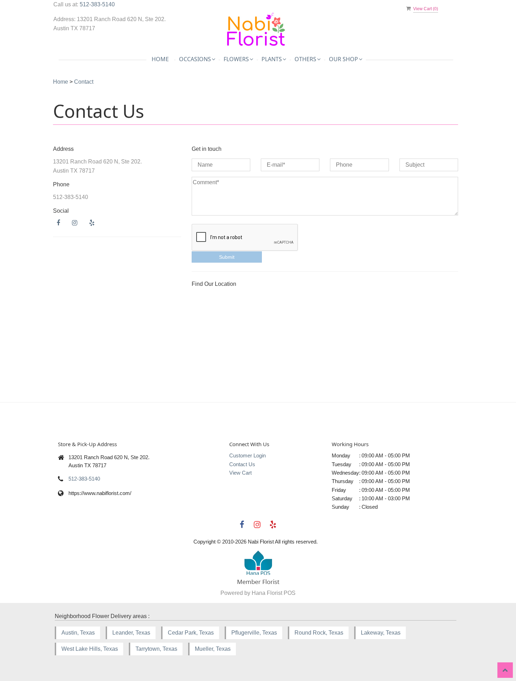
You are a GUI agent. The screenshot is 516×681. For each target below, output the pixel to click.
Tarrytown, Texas (156, 649)
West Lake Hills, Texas (89, 649)
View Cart (240, 473)
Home (160, 59)
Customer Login (247, 455)
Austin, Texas (78, 633)
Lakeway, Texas (381, 633)
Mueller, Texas (213, 649)
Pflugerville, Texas (254, 633)
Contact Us (242, 464)
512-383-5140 (97, 4)
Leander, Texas (131, 633)
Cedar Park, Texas (191, 633)
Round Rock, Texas (319, 633)
